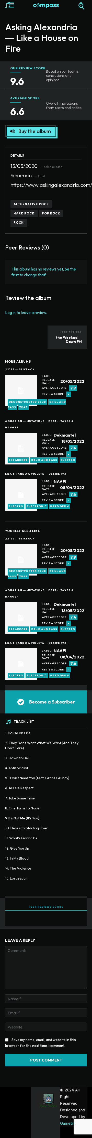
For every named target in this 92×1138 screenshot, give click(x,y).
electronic (37, 506)
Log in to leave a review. (26, 312)
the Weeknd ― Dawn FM (69, 339)
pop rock (51, 213)
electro (68, 460)
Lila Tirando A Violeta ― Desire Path (37, 473)
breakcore (18, 460)
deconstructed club (27, 402)
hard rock (24, 213)
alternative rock (31, 204)
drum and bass (44, 460)
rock (19, 222)
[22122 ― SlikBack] (21, 390)
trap (23, 407)
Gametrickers (72, 1123)
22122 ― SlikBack (19, 369)
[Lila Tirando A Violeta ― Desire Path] (21, 495)
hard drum (59, 506)
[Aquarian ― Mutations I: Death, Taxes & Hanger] (21, 448)
